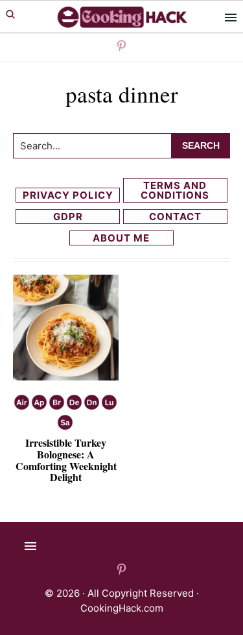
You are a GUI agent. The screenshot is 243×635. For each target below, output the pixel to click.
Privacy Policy (68, 195)
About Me (121, 238)
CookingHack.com (121, 608)
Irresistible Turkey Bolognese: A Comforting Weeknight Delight (66, 459)
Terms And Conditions (175, 190)
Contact (175, 216)
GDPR (68, 216)
